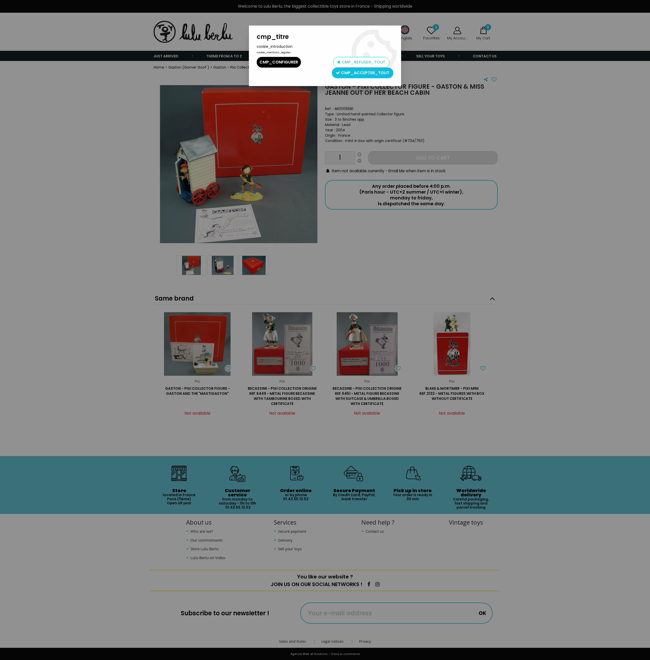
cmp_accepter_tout (364, 73)
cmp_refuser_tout (362, 62)
